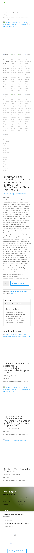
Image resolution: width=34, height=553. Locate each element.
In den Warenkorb (19, 283)
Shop (8, 13)
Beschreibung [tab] (9, 301)
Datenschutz (7, 501)
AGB (4, 498)
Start (4, 13)
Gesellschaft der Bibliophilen (18, 291)
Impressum (21, 501)
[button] (27, 24)
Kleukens (13, 293)
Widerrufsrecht (23, 498)
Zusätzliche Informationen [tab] (13, 304)
